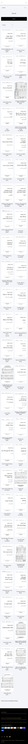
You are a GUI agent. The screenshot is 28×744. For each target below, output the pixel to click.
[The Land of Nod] (7, 553)
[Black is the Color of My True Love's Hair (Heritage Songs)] (21, 116)
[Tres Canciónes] (21, 605)
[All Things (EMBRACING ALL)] (21, 64)
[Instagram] (4, 737)
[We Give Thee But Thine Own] (7, 656)
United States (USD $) (6, 725)
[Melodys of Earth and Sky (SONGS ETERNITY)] (21, 401)
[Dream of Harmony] (7, 245)
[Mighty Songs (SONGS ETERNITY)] (7, 427)
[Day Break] (21, 219)
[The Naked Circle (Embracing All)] (21, 553)
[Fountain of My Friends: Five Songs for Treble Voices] (7, 269)
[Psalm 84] (21, 453)
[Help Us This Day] (7, 296)
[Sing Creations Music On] (7, 478)
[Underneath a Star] (7, 630)
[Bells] (7, 116)
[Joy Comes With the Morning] (7, 348)
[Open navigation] (3, 2)
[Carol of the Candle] (7, 168)
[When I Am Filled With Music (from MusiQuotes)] (21, 656)
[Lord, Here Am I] (21, 374)
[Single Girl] (21, 478)
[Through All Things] (21, 579)
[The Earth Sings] (21, 527)
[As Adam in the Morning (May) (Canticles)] (21, 90)
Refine (14, 18)
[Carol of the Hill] (21, 168)
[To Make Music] (7, 605)
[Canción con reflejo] (21, 143)
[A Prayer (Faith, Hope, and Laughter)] (7, 38)
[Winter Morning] (7, 682)
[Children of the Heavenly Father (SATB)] (7, 193)
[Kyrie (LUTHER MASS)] (21, 348)
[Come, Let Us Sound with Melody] (7, 219)
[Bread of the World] (7, 143)
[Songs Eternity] (7, 502)
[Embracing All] (21, 245)
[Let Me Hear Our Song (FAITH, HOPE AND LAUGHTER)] (7, 374)
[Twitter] (7, 737)
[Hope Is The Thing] (7, 321)
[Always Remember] (7, 90)
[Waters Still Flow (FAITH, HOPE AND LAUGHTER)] (21, 630)
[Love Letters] (7, 401)
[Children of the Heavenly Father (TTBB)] (21, 193)
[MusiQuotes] (21, 427)
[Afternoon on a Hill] (7, 64)
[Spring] (21, 502)
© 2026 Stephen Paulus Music (8, 740)
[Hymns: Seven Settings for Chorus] (21, 321)
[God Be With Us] (21, 269)
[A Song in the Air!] (21, 38)
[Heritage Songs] (21, 296)
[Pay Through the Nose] (7, 453)
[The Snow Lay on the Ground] (7, 579)
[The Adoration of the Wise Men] (7, 527)
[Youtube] (10, 737)
